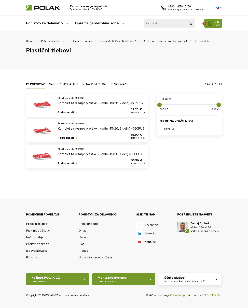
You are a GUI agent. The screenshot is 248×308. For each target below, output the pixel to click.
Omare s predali (82, 41)
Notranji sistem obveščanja (96, 257)
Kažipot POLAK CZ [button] (46, 279)
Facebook (151, 225)
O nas (82, 230)
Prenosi (83, 251)
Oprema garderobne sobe (97, 23)
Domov (30, 41)
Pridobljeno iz (190, 23)
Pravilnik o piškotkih (38, 230)
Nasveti (83, 237)
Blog (81, 244)
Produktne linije (89, 224)
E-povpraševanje (37, 251)
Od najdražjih (119, 84)
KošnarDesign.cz (179, 295)
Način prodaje (35, 237)
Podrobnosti (66, 112)
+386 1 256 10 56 (179, 6)
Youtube (150, 242)
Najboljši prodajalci (63, 84)
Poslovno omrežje (37, 244)
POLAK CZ (43, 7)
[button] (219, 7)
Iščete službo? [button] (184, 279)
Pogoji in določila (36, 224)
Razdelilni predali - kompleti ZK (169, 41)
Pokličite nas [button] (163, 7)
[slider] (159, 104)
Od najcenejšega (94, 84)
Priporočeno (35, 84)
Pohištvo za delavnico (44, 23)
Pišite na (31, 257)
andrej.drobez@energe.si (204, 231)
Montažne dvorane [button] (112, 279)
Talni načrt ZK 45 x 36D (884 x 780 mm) (121, 41)
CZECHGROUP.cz (212, 295)
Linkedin (150, 233)
